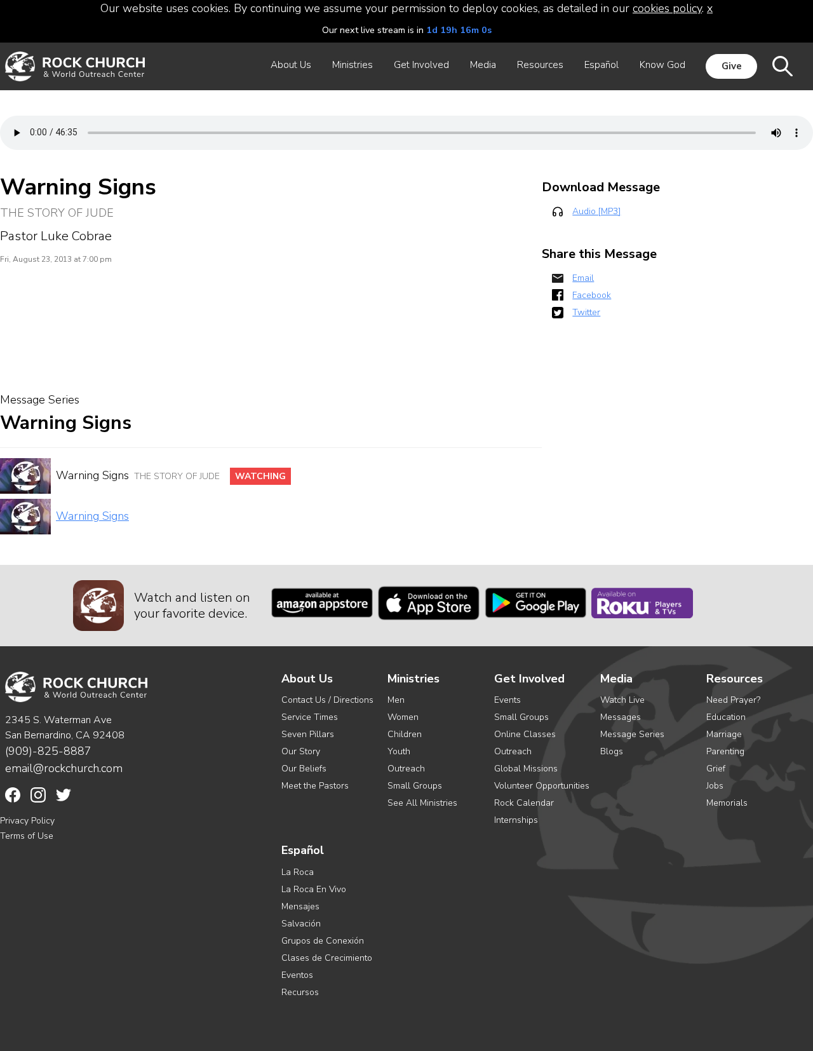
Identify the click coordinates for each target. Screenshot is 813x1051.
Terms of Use (26, 836)
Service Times (309, 717)
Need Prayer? (733, 700)
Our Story (300, 751)
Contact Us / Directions (327, 700)
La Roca (297, 872)
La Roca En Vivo (313, 889)
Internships (516, 820)
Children (404, 734)
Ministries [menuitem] (352, 64)
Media (616, 679)
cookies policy (667, 8)
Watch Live (622, 700)
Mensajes (300, 906)
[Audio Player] (406, 133)
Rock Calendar (524, 803)
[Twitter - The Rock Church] (63, 795)
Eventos (297, 975)
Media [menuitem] (483, 64)
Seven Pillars (307, 734)
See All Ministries (422, 803)
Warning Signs (92, 516)
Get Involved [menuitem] (421, 64)
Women (403, 717)
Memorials (727, 803)
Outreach (406, 769)
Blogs (611, 751)
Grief (715, 769)
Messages (620, 717)
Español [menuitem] (601, 64)
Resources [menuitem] (540, 64)
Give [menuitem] (732, 66)
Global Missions (526, 769)
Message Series (632, 734)
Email (583, 278)
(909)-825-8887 (48, 751)
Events (507, 700)
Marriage (724, 734)
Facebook (591, 295)
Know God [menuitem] (662, 64)
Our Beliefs (303, 769)
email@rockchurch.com (64, 768)
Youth (398, 751)
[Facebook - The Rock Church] (12, 795)
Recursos (300, 992)
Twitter (586, 312)
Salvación (301, 924)
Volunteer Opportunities (541, 786)
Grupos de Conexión (322, 941)
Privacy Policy (27, 821)
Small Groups (414, 786)
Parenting (725, 751)
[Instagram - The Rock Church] (38, 795)
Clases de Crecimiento (326, 958)
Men (396, 700)
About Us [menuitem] (291, 64)
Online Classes (525, 734)
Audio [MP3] (596, 211)
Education (726, 717)
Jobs (714, 786)
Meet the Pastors (315, 786)
